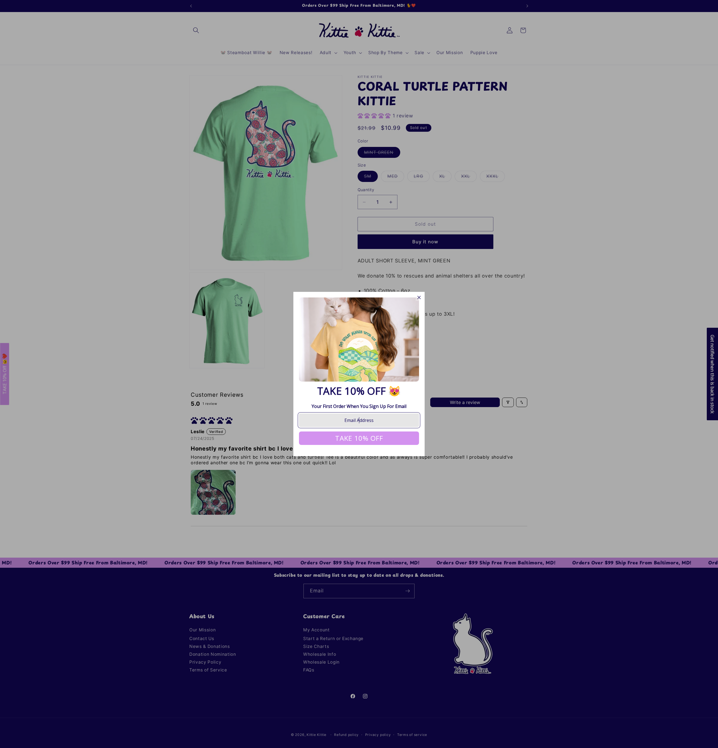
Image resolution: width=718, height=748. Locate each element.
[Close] (419, 297)
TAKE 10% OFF (359, 438)
